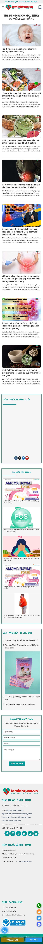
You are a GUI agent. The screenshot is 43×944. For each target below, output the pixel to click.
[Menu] (3, 7)
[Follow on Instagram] (16, 458)
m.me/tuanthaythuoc (24, 861)
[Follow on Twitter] (23, 458)
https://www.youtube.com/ (11, 820)
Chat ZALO (34, 940)
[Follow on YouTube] (27, 458)
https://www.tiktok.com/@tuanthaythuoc (16, 817)
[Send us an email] (30, 833)
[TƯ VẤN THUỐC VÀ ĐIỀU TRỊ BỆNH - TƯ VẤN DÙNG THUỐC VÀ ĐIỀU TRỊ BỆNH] (19, 7)
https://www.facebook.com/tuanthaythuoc (17, 814)
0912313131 (12, 940)
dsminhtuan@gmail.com (14, 810)
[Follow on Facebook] (7, 833)
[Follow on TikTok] (19, 458)
